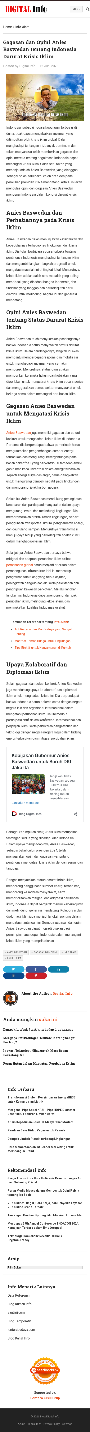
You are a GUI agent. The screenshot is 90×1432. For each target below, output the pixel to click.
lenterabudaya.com (21, 1330)
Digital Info (27, 66)
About (21, 1423)
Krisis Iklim (14, 958)
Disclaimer (34, 1423)
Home (7, 27)
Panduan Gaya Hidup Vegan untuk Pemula (36, 1130)
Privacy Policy (52, 1423)
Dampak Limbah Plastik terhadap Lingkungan (38, 1029)
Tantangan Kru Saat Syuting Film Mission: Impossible (44, 1215)
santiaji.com (16, 1313)
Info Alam (22, 27)
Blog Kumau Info (20, 1304)
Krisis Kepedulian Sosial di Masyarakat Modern (40, 1122)
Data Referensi (19, 1295)
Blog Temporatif (19, 1321)
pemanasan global (19, 565)
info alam (70, 952)
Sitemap (67, 1423)
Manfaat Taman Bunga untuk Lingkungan (43, 641)
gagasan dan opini (45, 952)
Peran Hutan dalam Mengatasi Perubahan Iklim (39, 1063)
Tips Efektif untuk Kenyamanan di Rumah (43, 648)
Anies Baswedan (18, 433)
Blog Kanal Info (19, 1338)
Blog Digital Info (49, 1416)
